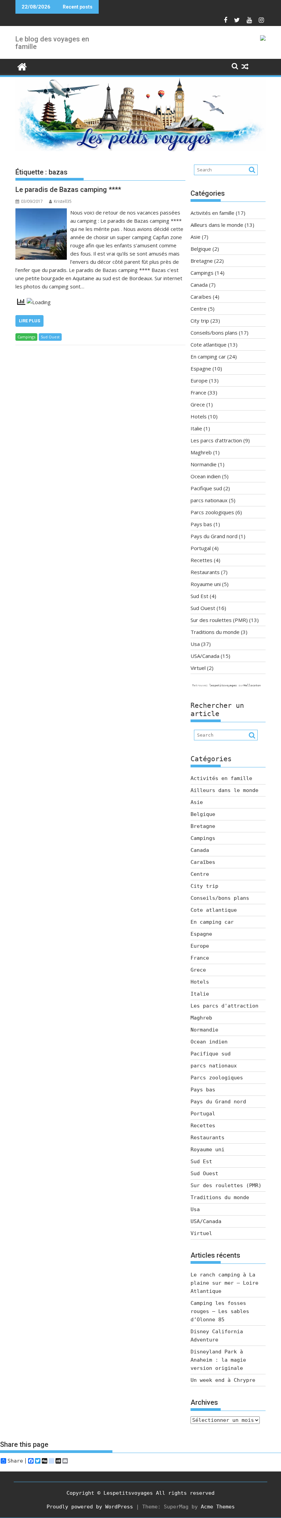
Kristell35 (63, 201)
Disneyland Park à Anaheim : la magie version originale (218, 1360)
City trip (200, 320)
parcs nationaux (209, 500)
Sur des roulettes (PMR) (219, 620)
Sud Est (199, 596)
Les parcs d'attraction (216, 440)
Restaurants (205, 572)
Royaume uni (206, 584)
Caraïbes (201, 296)
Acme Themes (218, 1507)
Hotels (199, 416)
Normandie (204, 464)
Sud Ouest (50, 336)
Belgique (201, 248)
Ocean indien (206, 476)
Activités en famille (212, 212)
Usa (195, 643)
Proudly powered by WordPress (90, 1507)
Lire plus (29, 320)
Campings (26, 336)
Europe (199, 380)
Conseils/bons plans (214, 332)
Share (15, 1461)
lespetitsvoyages (223, 685)
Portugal (201, 548)
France (198, 392)
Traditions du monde (215, 631)
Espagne (201, 368)
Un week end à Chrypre (223, 1380)
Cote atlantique (209, 344)
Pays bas (201, 524)
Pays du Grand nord (214, 536)
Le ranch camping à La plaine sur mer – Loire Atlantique (224, 1283)
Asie (195, 236)
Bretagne (202, 260)
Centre (199, 308)
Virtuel (198, 667)
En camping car (208, 356)
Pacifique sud (206, 488)
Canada (199, 284)
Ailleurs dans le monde (217, 224)
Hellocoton (252, 685)
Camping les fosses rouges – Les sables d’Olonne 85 (220, 1311)
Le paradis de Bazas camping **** (68, 189)
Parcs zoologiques (212, 512)
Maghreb (201, 452)
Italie (196, 428)
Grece (198, 404)
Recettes (201, 560)
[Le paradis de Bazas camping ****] (41, 212)
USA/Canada (205, 655)
